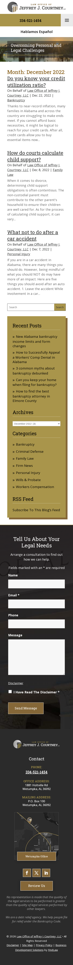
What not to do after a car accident (32, 235)
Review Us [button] (36, 886)
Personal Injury (18, 254)
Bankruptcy (16, 100)
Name (13, 575)
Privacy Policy (44, 945)
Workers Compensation (35, 487)
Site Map (27, 945)
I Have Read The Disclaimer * (36, 692)
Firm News (24, 465)
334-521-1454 (30, 20)
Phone (13, 615)
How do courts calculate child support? (35, 156)
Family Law (25, 458)
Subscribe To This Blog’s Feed (36, 510)
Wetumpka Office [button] (36, 856)
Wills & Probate (28, 480)
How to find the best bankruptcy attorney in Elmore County (31, 396)
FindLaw (53, 950)
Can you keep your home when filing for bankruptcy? (35, 382)
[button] (67, 20)
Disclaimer (15, 683)
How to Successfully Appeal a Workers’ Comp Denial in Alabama (36, 357)
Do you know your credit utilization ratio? (36, 81)
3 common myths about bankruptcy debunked (34, 370)
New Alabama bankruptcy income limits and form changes (35, 341)
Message (15, 635)
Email (13, 595)
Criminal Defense (30, 451)
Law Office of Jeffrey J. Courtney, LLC (39, 936)
